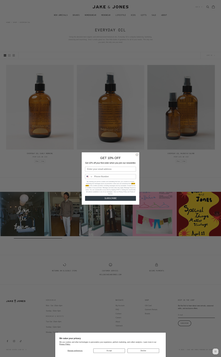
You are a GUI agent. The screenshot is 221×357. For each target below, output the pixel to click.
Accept (109, 351)
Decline (143, 351)
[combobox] (89, 176)
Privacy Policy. (64, 344)
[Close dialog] (137, 154)
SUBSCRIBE (110, 198)
